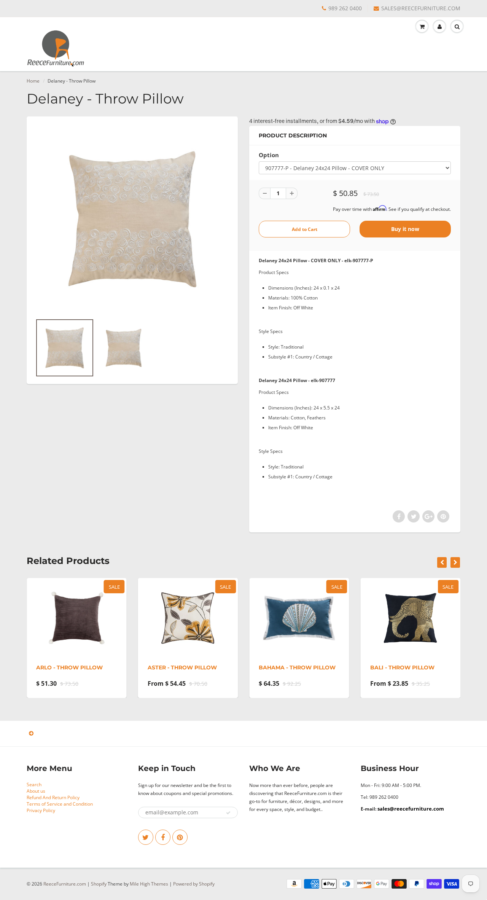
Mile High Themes (149, 884)
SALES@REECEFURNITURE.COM (420, 8)
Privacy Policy (41, 810)
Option (269, 155)
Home (33, 81)
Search (34, 784)
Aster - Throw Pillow (182, 667)
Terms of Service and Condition (60, 804)
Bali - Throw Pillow (402, 667)
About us (36, 791)
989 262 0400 (345, 8)
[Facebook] (162, 837)
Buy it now (405, 229)
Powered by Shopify (194, 884)
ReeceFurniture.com (64, 884)
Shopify (99, 884)
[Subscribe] (228, 813)
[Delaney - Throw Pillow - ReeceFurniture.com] (132, 219)
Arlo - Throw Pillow (69, 667)
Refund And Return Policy (53, 797)
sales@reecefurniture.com (410, 808)
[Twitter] (145, 837)
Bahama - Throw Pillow (297, 667)
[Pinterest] (180, 837)
